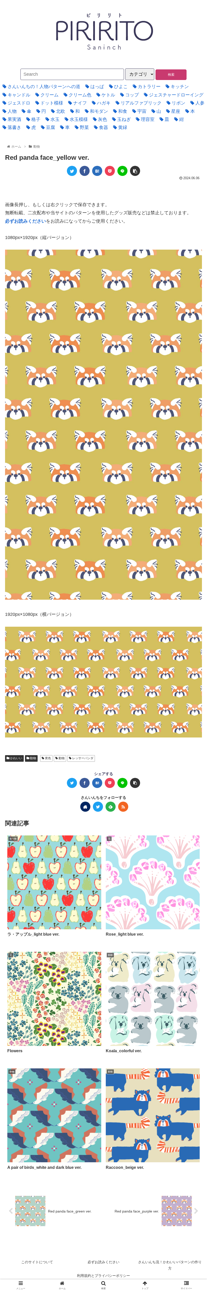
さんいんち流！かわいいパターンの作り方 (170, 1265)
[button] (185, 752)
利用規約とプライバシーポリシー (103, 1276)
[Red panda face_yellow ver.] (97, 171)
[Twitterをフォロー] (98, 807)
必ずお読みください (103, 1262)
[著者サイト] (85, 807)
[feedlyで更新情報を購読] (111, 807)
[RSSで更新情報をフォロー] (123, 807)
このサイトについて (37, 1262)
